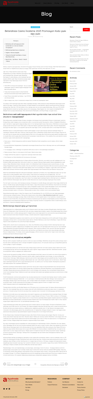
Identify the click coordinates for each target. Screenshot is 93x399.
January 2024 (73, 108)
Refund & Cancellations (68, 384)
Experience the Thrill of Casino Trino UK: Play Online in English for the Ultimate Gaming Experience (79, 60)
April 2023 (72, 131)
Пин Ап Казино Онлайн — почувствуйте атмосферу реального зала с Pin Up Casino (79, 51)
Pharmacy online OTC (75, 156)
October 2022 (73, 143)
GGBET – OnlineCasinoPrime (76, 153)
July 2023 (72, 123)
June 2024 (72, 96)
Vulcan (71, 161)
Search (71, 26)
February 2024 (73, 106)
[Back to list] (35, 364)
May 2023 (72, 128)
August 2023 (73, 121)
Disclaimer (65, 387)
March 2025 (72, 81)
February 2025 (73, 83)
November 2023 (73, 113)
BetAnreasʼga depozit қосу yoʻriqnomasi (15, 50)
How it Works (28, 384)
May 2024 (72, 98)
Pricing (27, 390)
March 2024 (72, 103)
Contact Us (80, 382)
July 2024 (72, 93)
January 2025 (73, 86)
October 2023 (73, 116)
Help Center (80, 384)
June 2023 (72, 126)
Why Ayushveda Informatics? (32, 382)
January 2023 (73, 136)
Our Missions (65, 382)
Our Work (27, 387)
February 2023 (73, 133)
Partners (50, 382)
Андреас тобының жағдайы (12, 52)
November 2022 (73, 141)
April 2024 (72, 101)
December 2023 (73, 111)
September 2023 (74, 118)
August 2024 (73, 91)
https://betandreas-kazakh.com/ (50, 195)
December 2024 (73, 88)
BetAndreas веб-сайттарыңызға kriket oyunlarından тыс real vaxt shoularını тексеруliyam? (15, 45)
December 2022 (73, 138)
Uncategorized (35, 27)
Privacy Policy (80, 390)
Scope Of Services (52, 384)
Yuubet (71, 163)
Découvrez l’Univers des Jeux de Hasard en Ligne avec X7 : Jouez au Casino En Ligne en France (79, 46)
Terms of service (81, 387)
